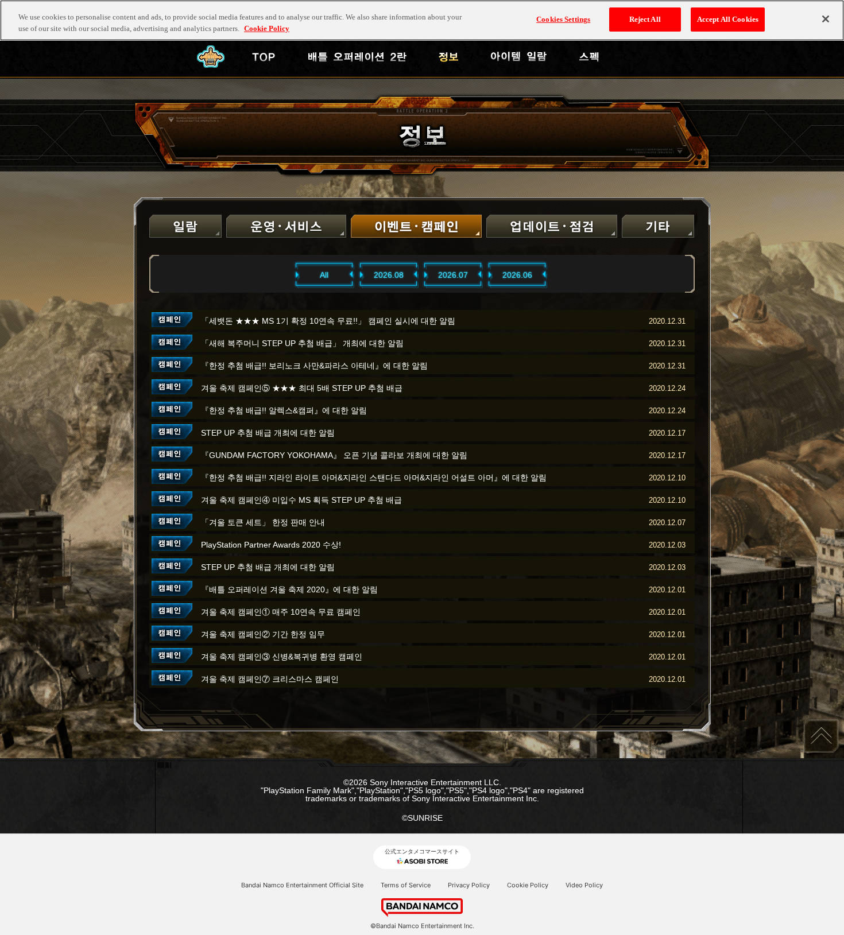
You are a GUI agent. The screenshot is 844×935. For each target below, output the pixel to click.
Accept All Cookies (727, 19)
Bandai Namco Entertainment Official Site (302, 885)
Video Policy (584, 885)
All (324, 275)
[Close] (825, 19)
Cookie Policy (527, 885)
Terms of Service (406, 885)
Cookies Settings (563, 19)
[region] (422, 20)
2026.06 (517, 275)
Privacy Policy (469, 885)
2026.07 (453, 275)
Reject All (645, 19)
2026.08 (389, 275)
